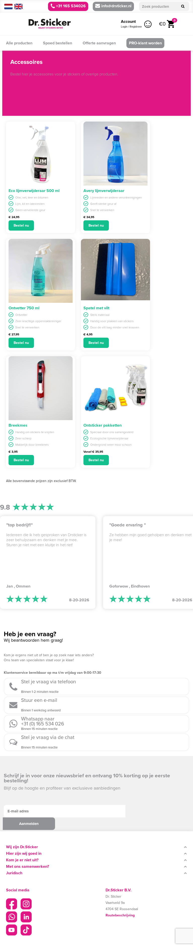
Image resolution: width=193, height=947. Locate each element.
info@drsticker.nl (116, 6)
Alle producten (19, 43)
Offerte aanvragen (99, 43)
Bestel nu (21, 225)
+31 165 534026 (70, 6)
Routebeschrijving (120, 915)
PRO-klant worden (145, 43)
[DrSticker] (49, 24)
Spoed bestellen (57, 43)
